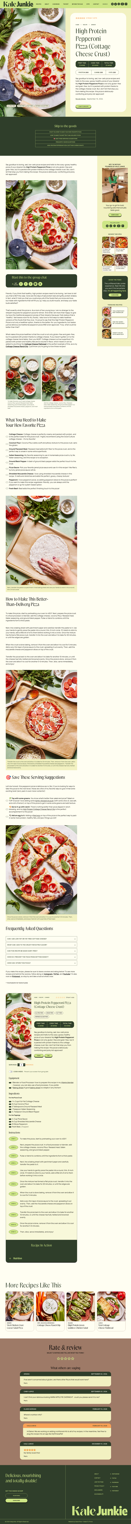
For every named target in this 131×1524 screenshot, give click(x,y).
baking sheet (35, 1087)
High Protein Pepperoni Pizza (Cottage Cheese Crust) (65, 145)
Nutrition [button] (17, 1258)
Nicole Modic (81, 99)
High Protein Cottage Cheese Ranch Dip (39, 809)
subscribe (114, 295)
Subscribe (16, 1500)
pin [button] (48, 1055)
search (105, 4)
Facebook (115, 1482)
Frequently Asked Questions (65, 142)
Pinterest (16, 976)
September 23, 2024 (99, 1391)
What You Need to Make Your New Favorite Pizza (65, 132)
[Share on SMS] (35, 284)
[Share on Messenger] (40, 284)
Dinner (93, 24)
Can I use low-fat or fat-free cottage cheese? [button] (27, 939)
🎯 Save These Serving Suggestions (65, 138)
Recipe (85, 24)
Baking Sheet (18, 1087)
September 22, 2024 (99, 1374)
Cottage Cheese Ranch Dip (17, 346)
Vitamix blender (67, 1082)
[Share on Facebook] (21, 284)
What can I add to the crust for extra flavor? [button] (27, 945)
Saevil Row (78, 1521)
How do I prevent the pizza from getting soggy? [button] (28, 957)
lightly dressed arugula (44, 801)
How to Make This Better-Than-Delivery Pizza (65, 135)
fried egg (36, 815)
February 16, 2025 (100, 1409)
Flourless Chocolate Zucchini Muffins (121, 267)
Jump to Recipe (83, 106)
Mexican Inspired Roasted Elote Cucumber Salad (107, 268)
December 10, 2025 (99, 1444)
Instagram (48, 974)
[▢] (10, 1082)
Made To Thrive (88, 1521)
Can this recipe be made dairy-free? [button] (22, 951)
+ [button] (24, 1065)
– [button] (18, 1065)
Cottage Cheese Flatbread (35, 344)
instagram (115, 1474)
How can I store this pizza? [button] (19, 963)
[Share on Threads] (31, 284)
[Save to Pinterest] (26, 284)
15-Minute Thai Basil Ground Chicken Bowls (106, 251)
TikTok (56, 974)
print (39, 1055)
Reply (26, 1383)
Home (77, 24)
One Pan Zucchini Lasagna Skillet (120, 250)
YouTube (115, 1486)
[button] (76, 18)
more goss (115, 215)
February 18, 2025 (100, 1426)
